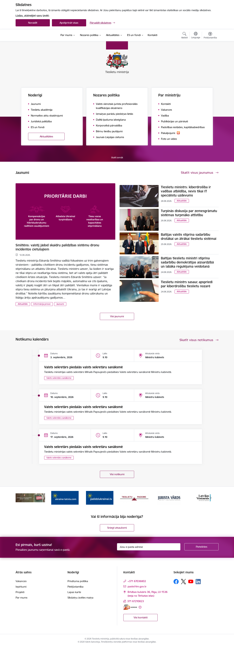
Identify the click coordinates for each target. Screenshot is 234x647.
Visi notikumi (117, 474)
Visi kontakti (140, 617)
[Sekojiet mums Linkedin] (198, 581)
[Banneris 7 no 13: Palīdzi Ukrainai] (99, 497)
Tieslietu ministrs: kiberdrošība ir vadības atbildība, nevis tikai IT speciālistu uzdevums (186, 191)
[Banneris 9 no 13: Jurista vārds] (169, 497)
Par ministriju (169, 95)
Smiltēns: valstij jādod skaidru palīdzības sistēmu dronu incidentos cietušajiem (57, 247)
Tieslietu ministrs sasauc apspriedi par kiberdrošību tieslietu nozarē (187, 284)
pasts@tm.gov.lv (137, 586)
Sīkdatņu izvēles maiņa (80, 597)
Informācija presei (42, 304)
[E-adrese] (130, 607)
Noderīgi (35, 95)
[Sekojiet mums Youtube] (190, 581)
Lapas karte (74, 592)
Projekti (20, 592)
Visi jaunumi (117, 316)
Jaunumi (60, 304)
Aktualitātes (46, 136)
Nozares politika (106, 95)
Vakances (21, 581)
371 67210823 (135, 601)
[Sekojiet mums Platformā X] (183, 581)
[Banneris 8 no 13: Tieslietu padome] (134, 497)
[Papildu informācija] (140, 607)
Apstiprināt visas (69, 22)
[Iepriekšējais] (23, 498)
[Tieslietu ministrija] (34, 35)
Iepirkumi (21, 586)
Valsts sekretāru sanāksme (58, 378)
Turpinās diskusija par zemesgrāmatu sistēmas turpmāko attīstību (189, 213)
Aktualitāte (23, 304)
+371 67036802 (137, 581)
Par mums (21, 597)
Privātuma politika (77, 581)
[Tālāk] (210, 498)
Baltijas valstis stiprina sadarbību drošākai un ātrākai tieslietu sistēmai (188, 236)
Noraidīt (32, 22)
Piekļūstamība (75, 586)
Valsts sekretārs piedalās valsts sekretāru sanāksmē (83, 367)
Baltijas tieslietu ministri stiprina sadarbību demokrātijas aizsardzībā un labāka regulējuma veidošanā (187, 262)
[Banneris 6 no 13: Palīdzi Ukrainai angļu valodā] (65, 497)
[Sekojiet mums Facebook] (176, 581)
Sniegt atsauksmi (117, 527)
